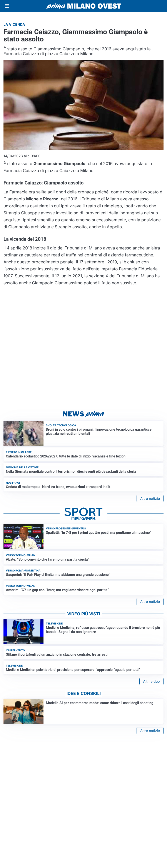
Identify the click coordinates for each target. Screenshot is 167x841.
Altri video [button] (151, 681)
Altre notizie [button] (150, 498)
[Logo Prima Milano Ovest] (83, 6)
